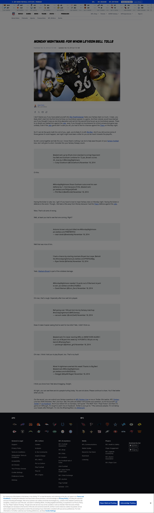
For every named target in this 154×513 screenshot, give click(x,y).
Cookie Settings (50, 511)
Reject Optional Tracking (108, 503)
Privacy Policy (63, 498)
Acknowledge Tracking (128, 503)
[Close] (150, 503)
